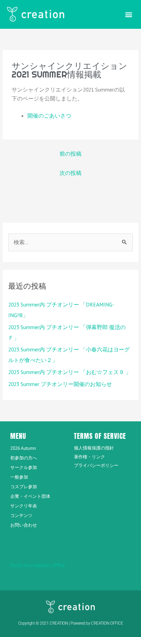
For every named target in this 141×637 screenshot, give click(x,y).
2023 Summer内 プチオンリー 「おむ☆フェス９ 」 (69, 372)
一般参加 (19, 477)
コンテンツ (21, 515)
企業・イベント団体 (30, 496)
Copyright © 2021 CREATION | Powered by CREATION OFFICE (70, 623)
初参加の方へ (23, 458)
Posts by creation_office (37, 565)
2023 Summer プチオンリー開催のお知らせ (60, 384)
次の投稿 (70, 172)
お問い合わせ (23, 525)
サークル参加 (23, 467)
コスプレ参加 (23, 487)
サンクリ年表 (23, 506)
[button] (128, 14)
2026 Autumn (23, 448)
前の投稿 (70, 153)
